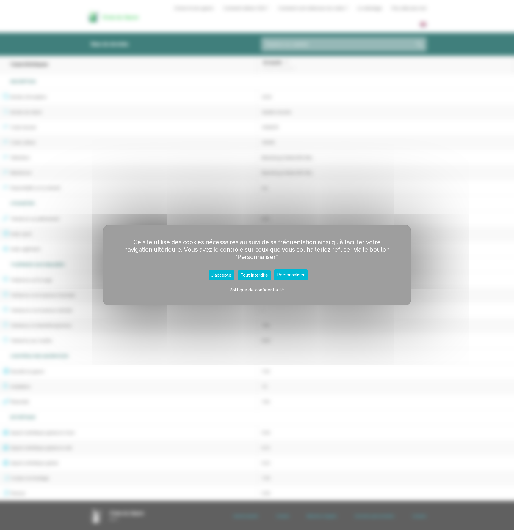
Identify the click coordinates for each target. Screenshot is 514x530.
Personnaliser (291, 275)
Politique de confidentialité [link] (257, 290)
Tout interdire (254, 275)
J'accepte (221, 275)
